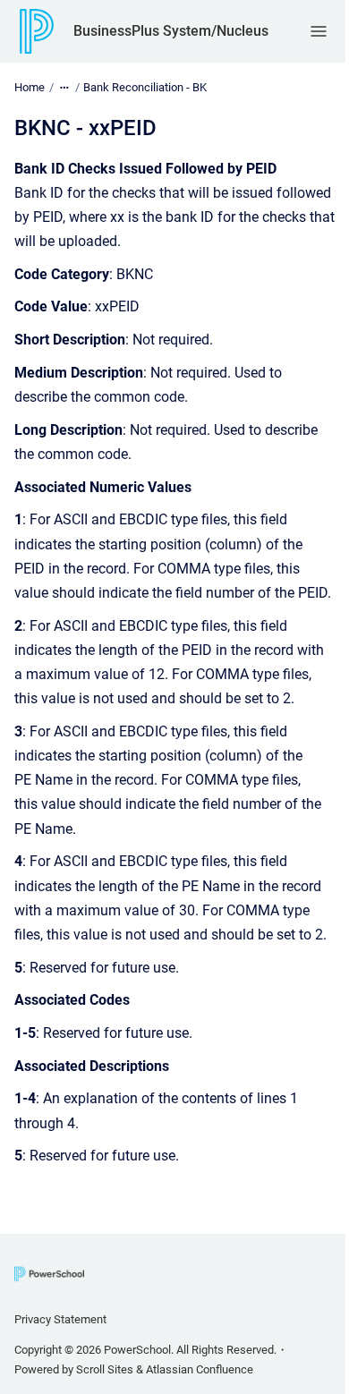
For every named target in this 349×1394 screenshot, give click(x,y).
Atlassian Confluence (199, 1369)
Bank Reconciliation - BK (145, 87)
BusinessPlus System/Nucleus (170, 30)
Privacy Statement (60, 1319)
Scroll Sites (104, 1369)
